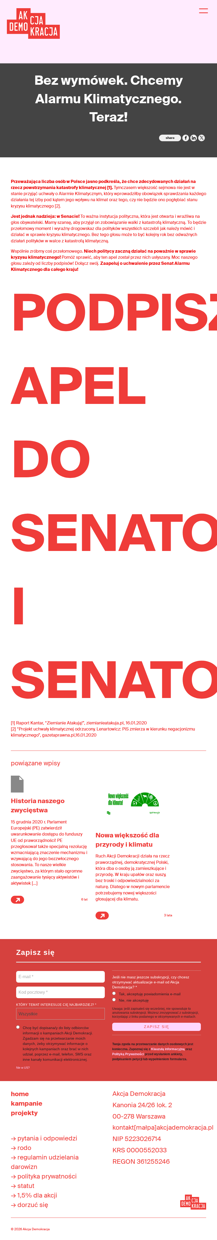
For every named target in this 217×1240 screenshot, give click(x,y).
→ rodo (21, 1148)
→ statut (22, 1186)
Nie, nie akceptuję (134, 1000)
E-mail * (25, 973)
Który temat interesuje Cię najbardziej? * (56, 1005)
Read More (17, 900)
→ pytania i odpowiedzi (44, 1138)
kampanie (26, 1103)
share (170, 138)
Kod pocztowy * (33, 989)
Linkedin (193, 138)
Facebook (185, 138)
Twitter (201, 138)
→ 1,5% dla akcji (34, 1195)
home (20, 1094)
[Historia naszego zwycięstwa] (17, 784)
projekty (24, 1113)
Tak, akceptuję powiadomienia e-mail (149, 994)
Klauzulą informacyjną (168, 1049)
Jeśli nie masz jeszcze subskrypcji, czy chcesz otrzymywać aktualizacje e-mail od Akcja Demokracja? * (150, 982)
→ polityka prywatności (44, 1176)
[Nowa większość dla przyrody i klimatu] (134, 801)
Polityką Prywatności (128, 1054)
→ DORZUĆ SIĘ (29, 1205)
